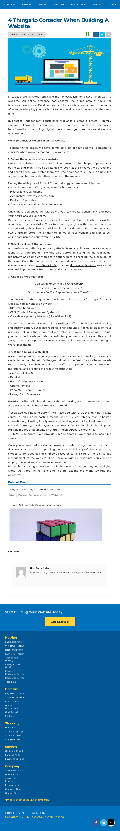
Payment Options (14, 759)
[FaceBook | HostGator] (96, 822)
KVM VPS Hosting (14, 654)
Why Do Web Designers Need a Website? (35, 489)
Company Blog (13, 789)
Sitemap (9, 813)
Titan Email (11, 682)
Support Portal (13, 755)
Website (97, 4)
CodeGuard (11, 712)
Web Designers (78, 4)
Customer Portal (14, 751)
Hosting (42, 4)
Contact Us (11, 793)
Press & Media (12, 785)
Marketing (58, 4)
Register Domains (14, 693)
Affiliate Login (13, 735)
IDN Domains (12, 701)
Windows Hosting (14, 646)
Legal (22, 813)
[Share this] (96, 34)
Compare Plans (13, 739)
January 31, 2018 (17, 34)
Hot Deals (10, 727)
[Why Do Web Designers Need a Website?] (36, 495)
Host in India (11, 774)
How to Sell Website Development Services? (37, 505)
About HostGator (14, 770)
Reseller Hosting (14, 650)
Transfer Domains (14, 697)
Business (26, 4)
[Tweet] (102, 34)
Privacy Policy (37, 813)
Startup (112, 4)
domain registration (83, 265)
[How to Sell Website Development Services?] (56, 538)
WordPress (9, 4)
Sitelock (9, 716)
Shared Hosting (13, 642)
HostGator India (46, 265)
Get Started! (60, 621)
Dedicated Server (14, 678)
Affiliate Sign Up (14, 731)
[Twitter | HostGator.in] (104, 822)
